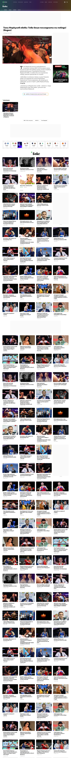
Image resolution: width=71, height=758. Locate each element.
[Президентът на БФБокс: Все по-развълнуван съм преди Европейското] (44, 215)
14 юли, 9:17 (22, 244)
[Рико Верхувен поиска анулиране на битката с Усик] (27, 289)
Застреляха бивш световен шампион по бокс (27, 169)
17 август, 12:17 (39, 190)
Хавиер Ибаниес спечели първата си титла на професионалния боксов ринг (43, 240)
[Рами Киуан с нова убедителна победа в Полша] (27, 307)
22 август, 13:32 (22, 171)
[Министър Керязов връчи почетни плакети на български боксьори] (10, 215)
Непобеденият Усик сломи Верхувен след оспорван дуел (43, 296)
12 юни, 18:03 (56, 496)
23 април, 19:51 (5, 571)
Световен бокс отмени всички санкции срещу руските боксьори (9, 205)
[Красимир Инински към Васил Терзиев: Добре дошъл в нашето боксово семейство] (27, 252)
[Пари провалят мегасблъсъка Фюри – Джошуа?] (44, 162)
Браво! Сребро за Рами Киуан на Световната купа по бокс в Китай (27, 278)
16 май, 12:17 (22, 317)
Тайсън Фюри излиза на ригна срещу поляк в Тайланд (9, 259)
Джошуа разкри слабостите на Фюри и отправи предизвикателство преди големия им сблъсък (27, 241)
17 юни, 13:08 (56, 280)
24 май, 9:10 (22, 515)
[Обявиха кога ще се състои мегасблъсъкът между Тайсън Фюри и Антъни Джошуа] (44, 340)
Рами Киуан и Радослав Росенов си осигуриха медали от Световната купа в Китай (43, 278)
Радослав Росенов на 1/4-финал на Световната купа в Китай (60, 278)
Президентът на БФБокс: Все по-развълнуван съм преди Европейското (43, 222)
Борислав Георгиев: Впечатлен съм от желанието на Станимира (9, 169)
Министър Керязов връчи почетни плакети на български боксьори (9, 222)
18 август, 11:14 (5, 190)
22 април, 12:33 (22, 570)
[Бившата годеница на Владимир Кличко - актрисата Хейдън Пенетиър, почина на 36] (44, 179)
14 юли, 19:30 (5, 241)
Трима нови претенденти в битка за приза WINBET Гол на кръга (61, 80)
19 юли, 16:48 (56, 421)
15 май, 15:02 (39, 318)
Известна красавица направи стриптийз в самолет (25, 348)
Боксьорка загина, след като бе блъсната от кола (26, 222)
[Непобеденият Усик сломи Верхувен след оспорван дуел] (44, 289)
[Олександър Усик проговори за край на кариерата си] (61, 340)
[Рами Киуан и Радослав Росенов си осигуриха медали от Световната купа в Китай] (44, 270)
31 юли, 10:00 (56, 404)
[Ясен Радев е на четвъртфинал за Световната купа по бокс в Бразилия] (27, 359)
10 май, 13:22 (5, 351)
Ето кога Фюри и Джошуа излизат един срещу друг (60, 169)
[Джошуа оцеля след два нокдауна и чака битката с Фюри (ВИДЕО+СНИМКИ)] (27, 198)
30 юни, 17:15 (22, 263)
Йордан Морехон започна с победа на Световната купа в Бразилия (43, 366)
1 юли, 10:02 (22, 459)
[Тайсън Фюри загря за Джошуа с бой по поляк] (44, 198)
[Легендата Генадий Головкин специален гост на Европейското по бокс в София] (61, 289)
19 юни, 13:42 (39, 281)
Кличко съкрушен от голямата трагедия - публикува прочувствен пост (9, 187)
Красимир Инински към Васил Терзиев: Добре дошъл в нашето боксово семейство (26, 259)
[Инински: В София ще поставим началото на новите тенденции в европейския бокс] (44, 307)
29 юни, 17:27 (5, 478)
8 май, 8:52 (21, 350)
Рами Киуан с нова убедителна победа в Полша (25, 314)
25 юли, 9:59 (39, 206)
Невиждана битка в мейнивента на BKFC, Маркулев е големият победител (8, 115)
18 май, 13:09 (56, 300)
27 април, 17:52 (39, 351)
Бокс (4, 6)
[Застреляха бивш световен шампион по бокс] (27, 162)
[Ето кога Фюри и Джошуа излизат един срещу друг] (61, 162)
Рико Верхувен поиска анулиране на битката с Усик (26, 296)
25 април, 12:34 (56, 553)
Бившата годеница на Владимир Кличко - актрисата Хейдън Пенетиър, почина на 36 (43, 187)
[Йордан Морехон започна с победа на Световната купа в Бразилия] (44, 359)
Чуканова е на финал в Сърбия (8, 314)
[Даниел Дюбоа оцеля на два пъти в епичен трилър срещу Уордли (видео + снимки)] (10, 340)
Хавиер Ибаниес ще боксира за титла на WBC (60, 239)
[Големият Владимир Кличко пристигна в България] (61, 252)
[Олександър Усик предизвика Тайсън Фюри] (61, 307)
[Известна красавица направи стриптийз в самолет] (27, 340)
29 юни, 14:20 (56, 260)
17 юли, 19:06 (39, 225)
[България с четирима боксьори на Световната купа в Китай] (10, 289)
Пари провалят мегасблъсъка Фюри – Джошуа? (42, 169)
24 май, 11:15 (5, 515)
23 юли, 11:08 (5, 225)
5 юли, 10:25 (39, 243)
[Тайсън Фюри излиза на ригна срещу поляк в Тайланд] (10, 252)
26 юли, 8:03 (56, 607)
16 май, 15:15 (5, 316)
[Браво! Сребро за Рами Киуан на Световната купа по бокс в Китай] (27, 270)
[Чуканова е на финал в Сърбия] (10, 307)
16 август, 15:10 (56, 189)
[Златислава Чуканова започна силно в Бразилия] (61, 359)
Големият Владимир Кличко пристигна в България (60, 258)
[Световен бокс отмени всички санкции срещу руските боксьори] (10, 198)
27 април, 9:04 (56, 350)
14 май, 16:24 (56, 316)
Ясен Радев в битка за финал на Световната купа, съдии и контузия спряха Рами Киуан (10, 366)
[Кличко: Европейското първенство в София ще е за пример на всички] (44, 252)
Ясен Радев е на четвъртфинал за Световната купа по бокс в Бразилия (27, 366)
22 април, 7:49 (56, 367)
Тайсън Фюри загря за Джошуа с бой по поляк (42, 204)
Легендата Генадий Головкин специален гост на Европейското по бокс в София (60, 296)
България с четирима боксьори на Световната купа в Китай (9, 296)
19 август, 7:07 (56, 171)
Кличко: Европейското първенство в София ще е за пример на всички (43, 259)
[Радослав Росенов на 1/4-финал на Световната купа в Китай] (61, 270)
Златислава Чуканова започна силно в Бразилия (60, 365)
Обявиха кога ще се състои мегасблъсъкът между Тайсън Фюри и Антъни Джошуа (44, 348)
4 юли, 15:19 (55, 241)
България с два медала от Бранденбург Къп (9, 239)
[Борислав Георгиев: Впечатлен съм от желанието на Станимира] (10, 162)
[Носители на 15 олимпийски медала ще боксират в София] (61, 179)
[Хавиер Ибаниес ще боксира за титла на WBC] (61, 232)
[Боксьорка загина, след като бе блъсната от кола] (27, 215)
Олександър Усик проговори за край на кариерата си (59, 348)
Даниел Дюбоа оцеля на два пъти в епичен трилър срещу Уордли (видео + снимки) (10, 348)
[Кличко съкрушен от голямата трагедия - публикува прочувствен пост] (10, 179)
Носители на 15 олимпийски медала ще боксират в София (60, 187)
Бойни (3, 4)
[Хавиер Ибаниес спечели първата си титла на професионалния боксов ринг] (44, 232)
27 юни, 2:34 (5, 281)
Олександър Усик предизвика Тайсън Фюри (60, 314)
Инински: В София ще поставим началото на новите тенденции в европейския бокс (42, 315)
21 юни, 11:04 (22, 280)
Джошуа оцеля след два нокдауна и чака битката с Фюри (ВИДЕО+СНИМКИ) (27, 205)
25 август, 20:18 (5, 172)
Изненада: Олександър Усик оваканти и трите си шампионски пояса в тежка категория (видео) (10, 278)
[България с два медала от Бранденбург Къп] (10, 232)
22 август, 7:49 (39, 172)
